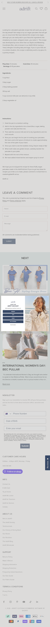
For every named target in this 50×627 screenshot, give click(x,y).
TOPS (13, 315)
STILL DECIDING (13, 321)
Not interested (13, 325)
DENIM (13, 318)
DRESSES (13, 311)
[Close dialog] (47, 296)
